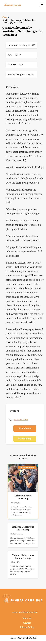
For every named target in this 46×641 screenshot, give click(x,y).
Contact (27, 622)
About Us (27, 618)
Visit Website (24, 428)
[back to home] (12, 4)
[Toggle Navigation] (41, 4)
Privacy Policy (27, 627)
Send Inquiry (24, 438)
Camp (4, 17)
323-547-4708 (21, 419)
